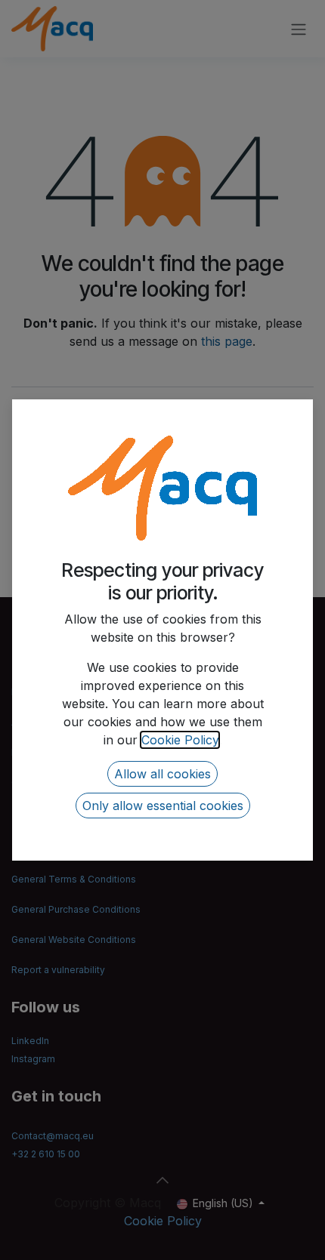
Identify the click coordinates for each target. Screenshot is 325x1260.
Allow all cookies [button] (162, 773)
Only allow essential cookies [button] (162, 805)
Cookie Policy (179, 739)
